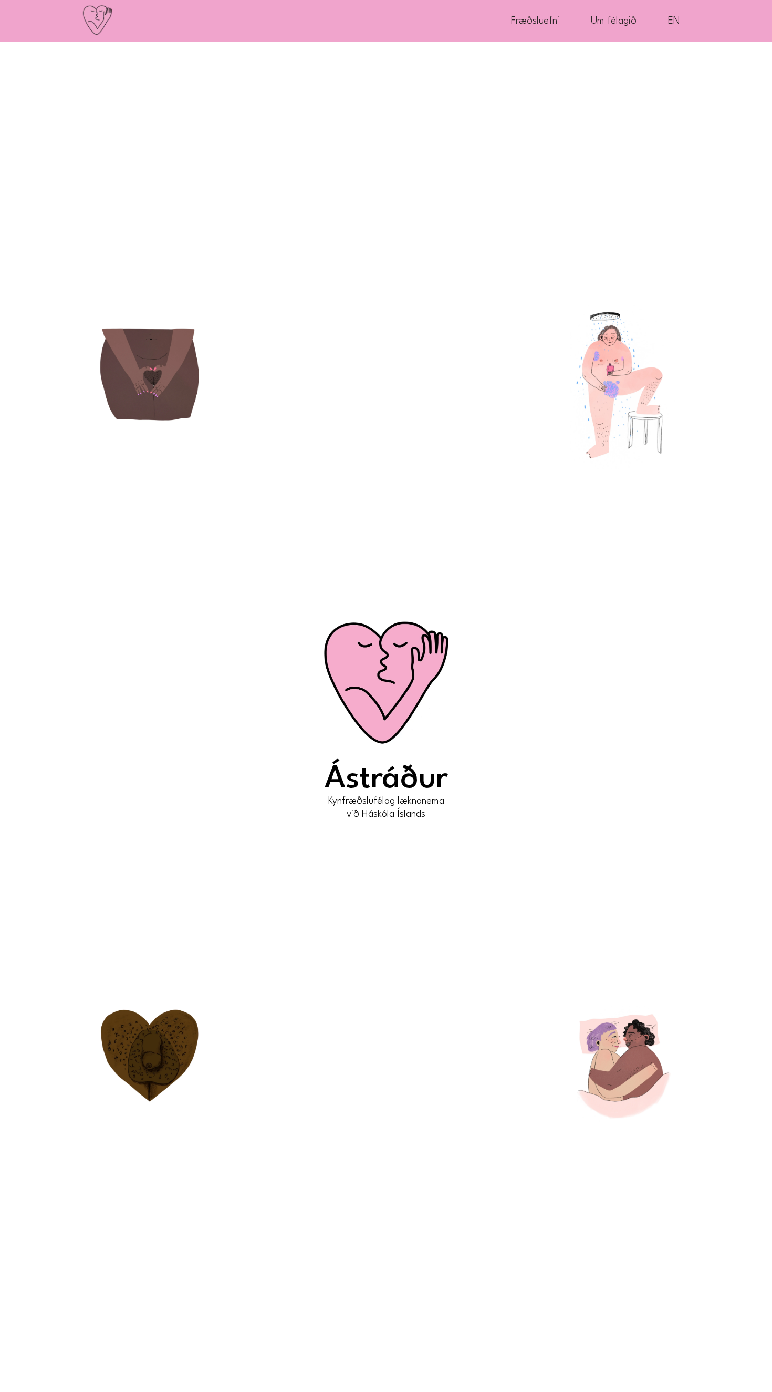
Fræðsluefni (535, 21)
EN (674, 21)
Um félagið (614, 21)
